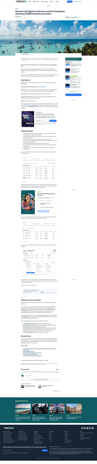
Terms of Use (39, 123)
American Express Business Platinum (8, 441)
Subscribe (70, 1)
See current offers (73, 91)
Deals (16, 8)
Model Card (82, 439)
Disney (50, 441)
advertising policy (46, 59)
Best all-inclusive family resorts (39, 438)
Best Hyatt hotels (36, 439)
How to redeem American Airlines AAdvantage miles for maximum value (39, 418)
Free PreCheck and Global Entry (38, 442)
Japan (50, 434)
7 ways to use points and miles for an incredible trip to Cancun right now (22, 418)
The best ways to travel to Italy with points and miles (73, 417)
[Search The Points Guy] (81, 1)
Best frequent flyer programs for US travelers (32, 352)
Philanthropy (67, 434)
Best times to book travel (37, 435)
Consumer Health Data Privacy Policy (85, 438)
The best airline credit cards (29, 351)
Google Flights (36, 432)
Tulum (50, 438)
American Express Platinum (7, 435)
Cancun (50, 439)
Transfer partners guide (22, 432)
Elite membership (32, 106)
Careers (66, 435)
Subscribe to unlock (53, 120)
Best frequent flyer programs (23, 438)
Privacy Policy (54, 123)
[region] (40, 383)
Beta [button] (57, 369)
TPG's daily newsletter (41, 86)
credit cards (25, 320)
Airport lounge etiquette (37, 441)
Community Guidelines (35, 371)
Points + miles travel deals (23, 435)
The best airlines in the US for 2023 (30, 354)
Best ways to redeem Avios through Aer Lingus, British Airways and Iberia (55, 418)
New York (50, 435)
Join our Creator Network (68, 441)
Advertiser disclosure (76, 1)
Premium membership (32, 105)
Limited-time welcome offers (7, 442)
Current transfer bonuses (22, 434)
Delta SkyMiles (25, 316)
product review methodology (54, 59)
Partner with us (67, 442)
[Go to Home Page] (21, 1)
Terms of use (82, 435)
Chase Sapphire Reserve (7, 434)
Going (26, 103)
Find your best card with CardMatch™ (73, 94)
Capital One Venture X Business (8, 438)
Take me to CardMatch (43, 211)
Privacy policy (82, 434)
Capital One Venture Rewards (7, 432)
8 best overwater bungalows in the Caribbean (32, 355)
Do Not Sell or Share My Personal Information (87, 432)
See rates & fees (67, 89)
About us (66, 432)
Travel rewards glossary (37, 443)
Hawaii (50, 432)
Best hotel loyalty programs (23, 439)
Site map (66, 438)
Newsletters (66, 439)
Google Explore (36, 434)
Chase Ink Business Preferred (7, 439)
